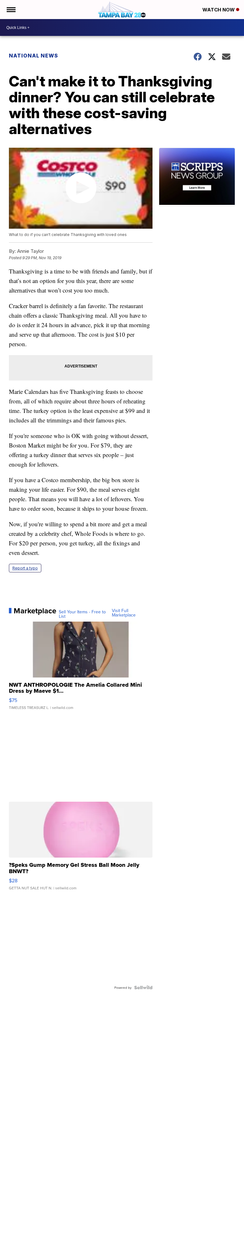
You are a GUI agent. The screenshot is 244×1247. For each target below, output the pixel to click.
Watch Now (219, 10)
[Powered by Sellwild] (143, 987)
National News (33, 55)
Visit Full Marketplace (124, 612)
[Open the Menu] (11, 9)
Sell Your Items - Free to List (82, 614)
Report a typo (25, 568)
